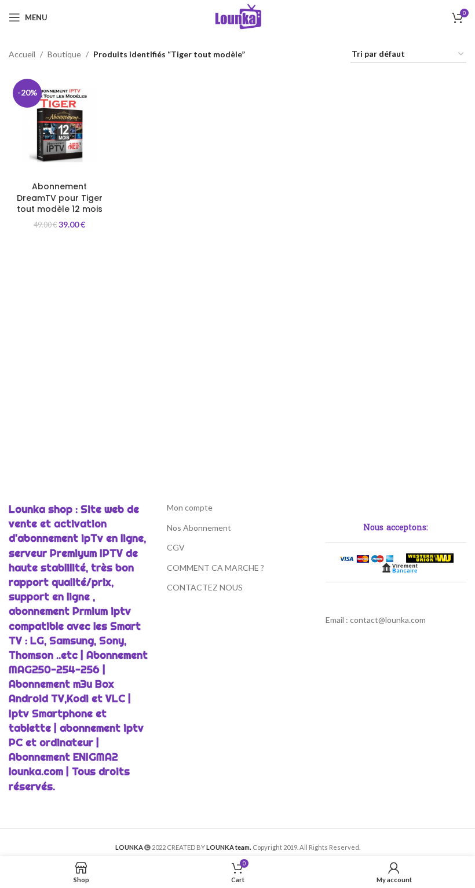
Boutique (64, 54)
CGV (176, 547)
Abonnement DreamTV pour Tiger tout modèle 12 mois (60, 198)
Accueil (22, 54)
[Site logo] (238, 16)
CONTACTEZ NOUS (205, 587)
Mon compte (190, 507)
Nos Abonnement (199, 528)
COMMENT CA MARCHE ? (215, 568)
